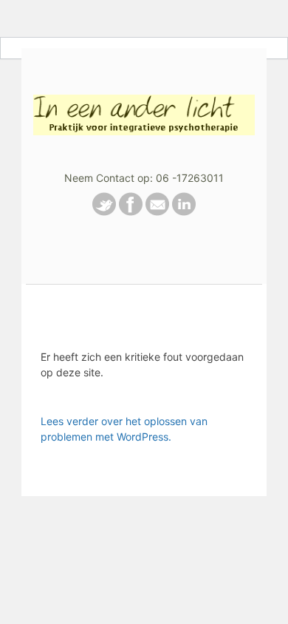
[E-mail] (157, 212)
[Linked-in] (184, 212)
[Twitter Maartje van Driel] (104, 212)
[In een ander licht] (131, 212)
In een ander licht (144, 107)
